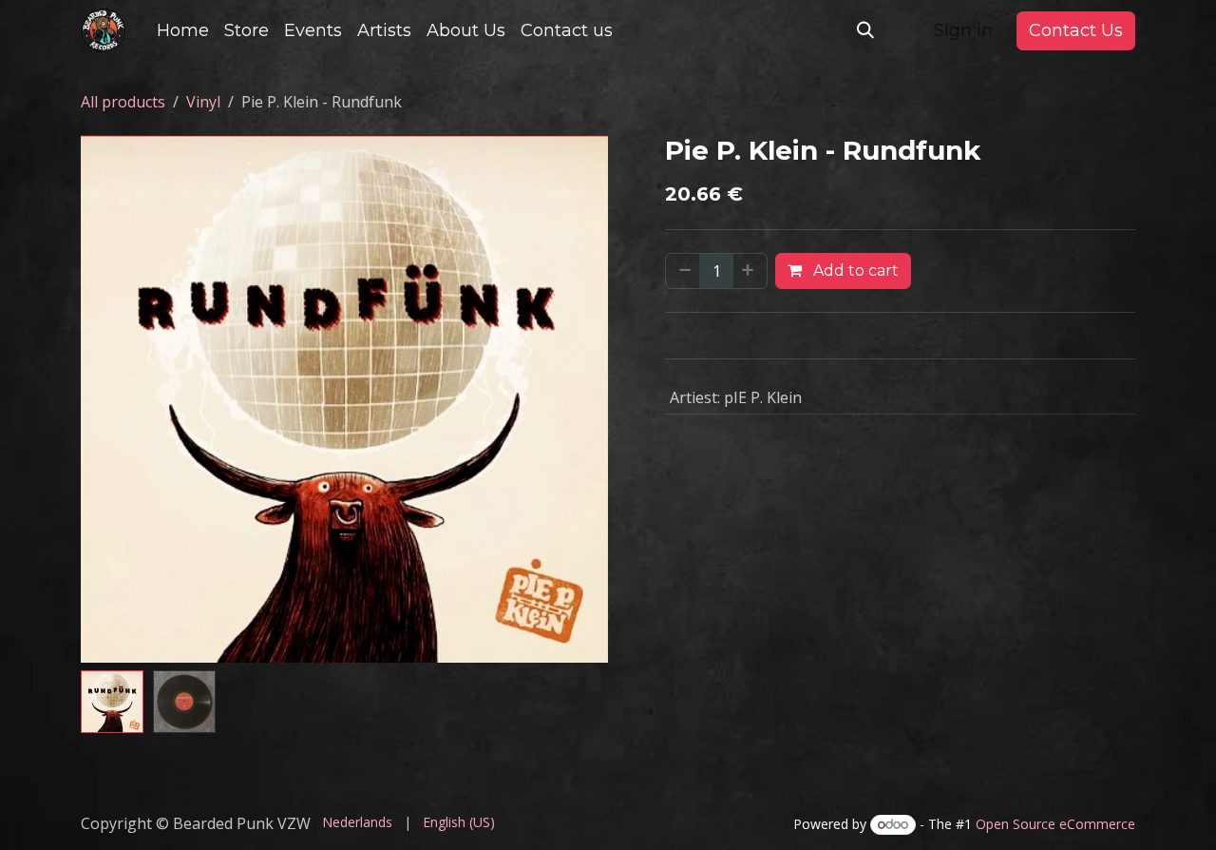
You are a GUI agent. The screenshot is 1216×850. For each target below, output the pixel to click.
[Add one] (749, 271)
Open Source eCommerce (1055, 824)
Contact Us (1076, 30)
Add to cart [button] (854, 270)
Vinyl (203, 101)
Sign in (963, 30)
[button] (865, 30)
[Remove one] (683, 271)
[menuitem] (183, 30)
